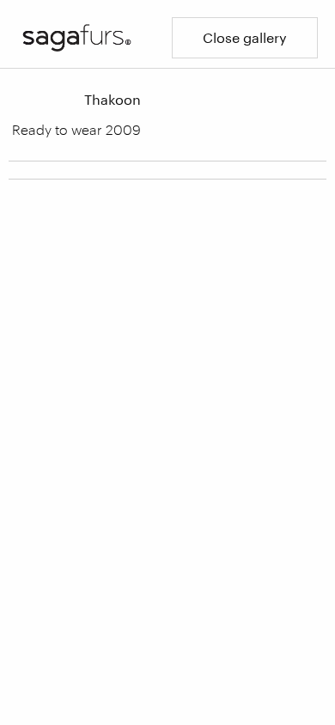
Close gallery (245, 37)
